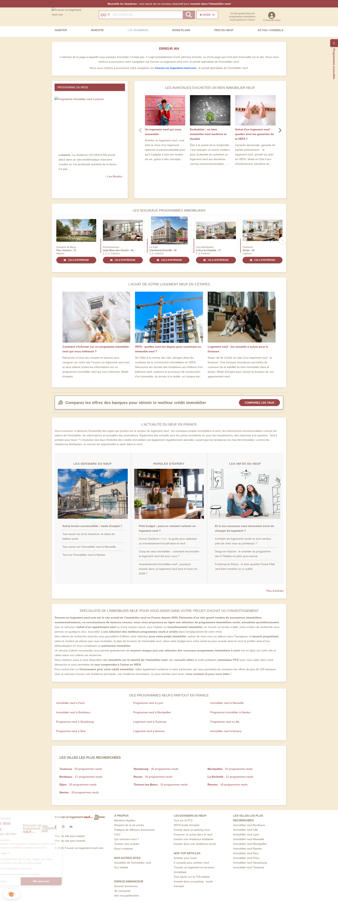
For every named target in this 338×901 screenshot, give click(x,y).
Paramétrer (24, 881)
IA (209, 14)
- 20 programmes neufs (77, 784)
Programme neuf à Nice (71, 731)
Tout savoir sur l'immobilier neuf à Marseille (89, 546)
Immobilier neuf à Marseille (227, 702)
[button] (11, 894)
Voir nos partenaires (126, 895)
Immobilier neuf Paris (246, 858)
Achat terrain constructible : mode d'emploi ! (92, 526)
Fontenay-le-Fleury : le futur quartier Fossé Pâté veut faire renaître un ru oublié (245, 566)
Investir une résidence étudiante (193, 839)
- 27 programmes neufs (80, 776)
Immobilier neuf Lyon (246, 834)
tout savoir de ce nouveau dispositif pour (169, 3)
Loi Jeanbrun (138, 30)
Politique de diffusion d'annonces (134, 829)
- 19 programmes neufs (161, 784)
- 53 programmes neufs (80, 768)
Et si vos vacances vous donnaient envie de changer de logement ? (244, 528)
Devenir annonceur (126, 886)
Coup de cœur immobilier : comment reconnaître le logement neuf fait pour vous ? (169, 554)
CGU (117, 834)
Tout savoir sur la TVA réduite (192, 876)
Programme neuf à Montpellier (152, 712)
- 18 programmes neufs (228, 784)
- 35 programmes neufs (156, 768)
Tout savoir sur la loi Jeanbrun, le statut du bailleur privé (88, 536)
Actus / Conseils (270, 30)
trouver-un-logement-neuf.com (176, 67)
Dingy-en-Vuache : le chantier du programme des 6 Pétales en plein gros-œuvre (243, 554)
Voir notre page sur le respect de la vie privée (32, 868)
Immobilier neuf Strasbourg (250, 862)
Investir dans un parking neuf (192, 829)
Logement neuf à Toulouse (149, 721)
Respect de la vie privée (129, 825)
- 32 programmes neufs (230, 768)
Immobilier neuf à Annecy (226, 731)
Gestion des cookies (126, 843)
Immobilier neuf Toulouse (248, 867)
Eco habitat (121, 867)
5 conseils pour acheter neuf (191, 862)
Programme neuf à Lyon (148, 702)
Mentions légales (124, 820)
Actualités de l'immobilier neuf (132, 862)
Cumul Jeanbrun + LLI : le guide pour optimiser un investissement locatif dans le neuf (168, 541)
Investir (97, 30)
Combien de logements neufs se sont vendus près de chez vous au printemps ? (243, 541)
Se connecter (122, 890)
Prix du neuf (224, 30)
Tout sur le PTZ (183, 820)
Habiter (61, 30)
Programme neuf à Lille (224, 721)
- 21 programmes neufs (230, 776)
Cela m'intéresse (78, 260)
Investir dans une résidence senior (195, 843)
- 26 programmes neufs (153, 776)
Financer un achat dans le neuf (193, 834)
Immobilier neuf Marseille (248, 839)
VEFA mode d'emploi (186, 825)
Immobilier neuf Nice (246, 853)
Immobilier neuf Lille (245, 829)
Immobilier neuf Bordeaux (249, 825)
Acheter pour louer (185, 858)
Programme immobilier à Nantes (230, 712)
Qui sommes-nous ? (126, 839)
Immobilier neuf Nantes (247, 848)
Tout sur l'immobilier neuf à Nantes (83, 554)
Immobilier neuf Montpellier (250, 843)
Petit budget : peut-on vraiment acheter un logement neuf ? (167, 528)
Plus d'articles (274, 590)
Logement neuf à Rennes (149, 731)
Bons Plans (181, 30)
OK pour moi (65, 881)
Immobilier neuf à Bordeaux (73, 712)
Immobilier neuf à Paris (70, 702)
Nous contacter (123, 848)
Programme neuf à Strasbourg (75, 721)
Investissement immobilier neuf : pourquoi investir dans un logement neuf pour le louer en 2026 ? (168, 569)
